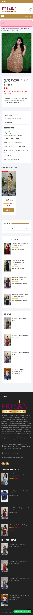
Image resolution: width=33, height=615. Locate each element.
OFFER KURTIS (8, 103)
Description (9, 115)
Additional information (13, 119)
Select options (8, 210)
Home (3, 28)
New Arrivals (20, 101)
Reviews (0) (8, 122)
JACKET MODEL (16, 98)
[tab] (16, 115)
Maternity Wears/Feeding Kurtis (14, 28)
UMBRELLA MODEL (20, 103)
